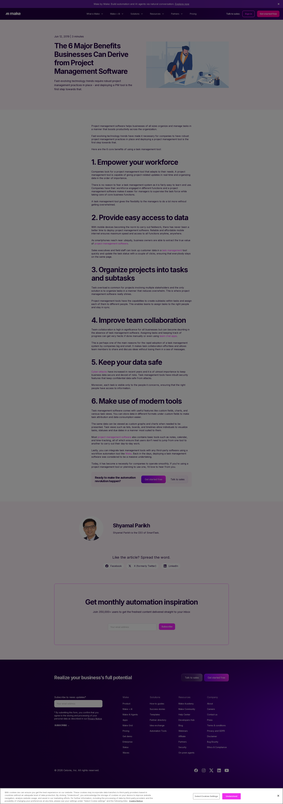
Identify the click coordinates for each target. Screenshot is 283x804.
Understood (231, 796)
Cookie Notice (136, 801)
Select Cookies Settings (206, 796)
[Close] (278, 796)
